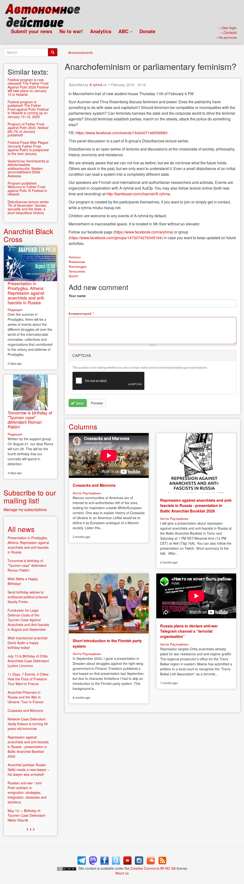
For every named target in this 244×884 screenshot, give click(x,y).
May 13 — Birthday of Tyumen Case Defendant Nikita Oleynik (26, 815)
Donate (147, 31)
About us (122, 873)
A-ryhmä (95, 84)
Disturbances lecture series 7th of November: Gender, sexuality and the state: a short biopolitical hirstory (28, 207)
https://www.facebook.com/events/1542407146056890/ (122, 132)
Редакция (15, 309)
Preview (97, 403)
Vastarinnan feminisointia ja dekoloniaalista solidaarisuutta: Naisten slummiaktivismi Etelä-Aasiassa (28, 168)
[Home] (45, 17)
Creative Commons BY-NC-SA (153, 868)
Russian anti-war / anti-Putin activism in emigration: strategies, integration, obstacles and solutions (27, 792)
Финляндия (77, 266)
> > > (30, 829)
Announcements (80, 52)
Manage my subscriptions (25, 509)
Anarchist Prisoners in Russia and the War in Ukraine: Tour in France (25, 697)
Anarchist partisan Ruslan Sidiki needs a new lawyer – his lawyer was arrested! (28, 769)
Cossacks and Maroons (94, 485)
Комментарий (81, 313)
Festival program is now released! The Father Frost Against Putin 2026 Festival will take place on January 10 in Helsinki (28, 87)
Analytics (100, 31)
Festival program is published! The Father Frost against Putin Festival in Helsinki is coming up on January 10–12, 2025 (28, 109)
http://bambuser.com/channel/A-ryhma (138, 193)
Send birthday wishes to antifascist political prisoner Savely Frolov (28, 597)
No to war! (71, 31)
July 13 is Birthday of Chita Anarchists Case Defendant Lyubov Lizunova (28, 661)
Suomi (73, 276)
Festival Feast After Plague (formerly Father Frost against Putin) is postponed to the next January (28, 148)
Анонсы (75, 256)
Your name (77, 295)
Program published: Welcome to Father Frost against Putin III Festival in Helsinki (27, 188)
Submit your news (31, 31)
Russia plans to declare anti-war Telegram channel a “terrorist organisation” (189, 631)
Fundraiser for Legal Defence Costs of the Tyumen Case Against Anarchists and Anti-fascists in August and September (28, 620)
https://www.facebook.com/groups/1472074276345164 (116, 237)
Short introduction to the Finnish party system (107, 643)
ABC (124, 31)
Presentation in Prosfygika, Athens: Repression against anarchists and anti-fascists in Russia (26, 292)
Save (79, 403)
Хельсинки (77, 271)
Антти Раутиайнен (87, 493)
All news (21, 529)
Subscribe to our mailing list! (30, 496)
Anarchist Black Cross (28, 235)
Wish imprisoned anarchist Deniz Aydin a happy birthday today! (27, 643)
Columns (83, 426)
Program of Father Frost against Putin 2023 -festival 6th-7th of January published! (28, 129)
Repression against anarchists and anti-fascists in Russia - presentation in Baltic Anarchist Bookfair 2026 (196, 505)
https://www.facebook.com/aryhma (143, 232)
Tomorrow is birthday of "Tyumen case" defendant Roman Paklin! (30, 419)
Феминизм (77, 261)
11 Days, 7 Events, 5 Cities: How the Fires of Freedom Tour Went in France (28, 679)
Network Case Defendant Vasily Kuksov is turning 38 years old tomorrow (28, 724)
